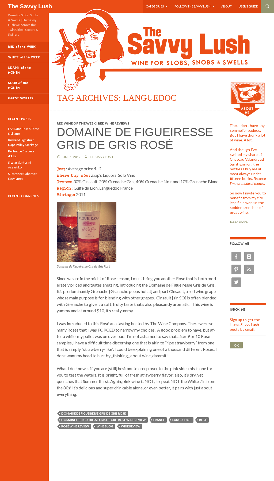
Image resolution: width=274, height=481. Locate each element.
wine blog (105, 426)
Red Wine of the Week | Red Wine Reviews (93, 123)
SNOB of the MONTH (18, 85)
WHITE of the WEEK (24, 57)
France (159, 420)
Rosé (203, 420)
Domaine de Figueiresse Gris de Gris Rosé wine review (103, 420)
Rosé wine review (75, 426)
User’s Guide (248, 6)
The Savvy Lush (30, 6)
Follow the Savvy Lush (192, 6)
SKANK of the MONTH (19, 70)
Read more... (240, 222)
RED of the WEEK (22, 47)
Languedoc (182, 420)
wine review (130, 426)
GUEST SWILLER (21, 98)
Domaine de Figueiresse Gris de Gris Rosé (135, 138)
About (226, 6)
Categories (155, 6)
